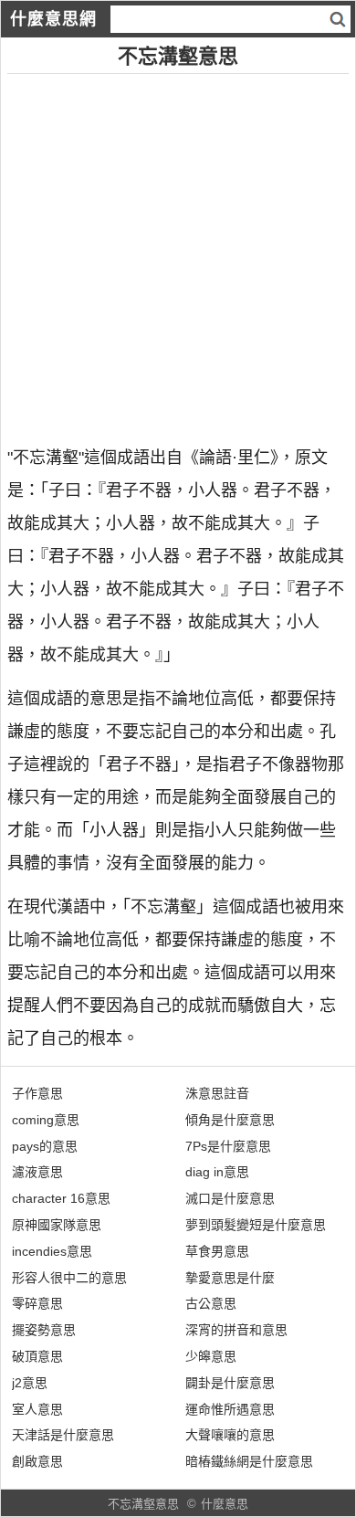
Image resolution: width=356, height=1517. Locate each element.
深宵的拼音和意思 (236, 1329)
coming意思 (45, 1119)
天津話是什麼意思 (63, 1434)
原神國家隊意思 (56, 1224)
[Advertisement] (178, 252)
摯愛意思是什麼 (230, 1277)
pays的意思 (45, 1146)
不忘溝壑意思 (143, 1504)
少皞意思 (210, 1356)
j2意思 (29, 1382)
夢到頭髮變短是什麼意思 (255, 1224)
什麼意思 (224, 1504)
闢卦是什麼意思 (230, 1382)
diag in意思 (217, 1171)
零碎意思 (37, 1303)
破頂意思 (37, 1356)
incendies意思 (52, 1251)
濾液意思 (37, 1171)
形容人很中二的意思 (69, 1277)
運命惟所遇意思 (230, 1409)
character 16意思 (61, 1198)
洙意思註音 (217, 1093)
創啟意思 (37, 1461)
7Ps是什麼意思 (228, 1146)
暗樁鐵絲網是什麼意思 (249, 1461)
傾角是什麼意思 (230, 1119)
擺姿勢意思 (44, 1329)
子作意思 (37, 1093)
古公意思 (210, 1303)
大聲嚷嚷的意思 (230, 1434)
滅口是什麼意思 (230, 1198)
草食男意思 (217, 1251)
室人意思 (37, 1409)
